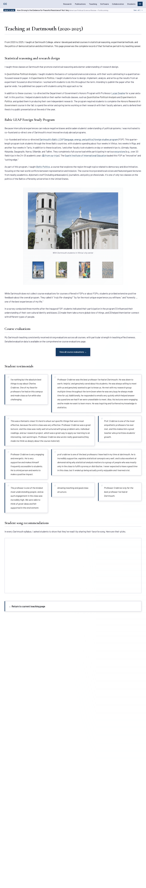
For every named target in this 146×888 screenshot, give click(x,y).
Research (67, 4)
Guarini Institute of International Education (86, 155)
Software (104, 4)
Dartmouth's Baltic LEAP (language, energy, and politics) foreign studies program (78, 139)
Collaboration (118, 4)
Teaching (93, 4)
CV (140, 4)
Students (131, 4)
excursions (119, 151)
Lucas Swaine (118, 93)
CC (5, 3)
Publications (80, 4)
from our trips (52, 155)
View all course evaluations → (73, 352)
